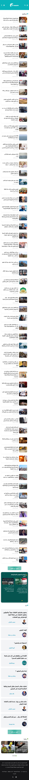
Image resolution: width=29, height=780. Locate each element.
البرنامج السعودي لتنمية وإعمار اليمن (18, 575)
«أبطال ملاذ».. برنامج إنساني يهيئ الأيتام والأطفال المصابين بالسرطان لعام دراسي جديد (10, 72)
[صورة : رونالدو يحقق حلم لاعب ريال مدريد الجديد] (7, 747)
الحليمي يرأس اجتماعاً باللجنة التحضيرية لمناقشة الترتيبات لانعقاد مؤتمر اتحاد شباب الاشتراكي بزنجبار (10, 522)
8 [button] (14, 600)
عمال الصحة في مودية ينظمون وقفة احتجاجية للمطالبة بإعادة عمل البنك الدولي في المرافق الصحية (10, 82)
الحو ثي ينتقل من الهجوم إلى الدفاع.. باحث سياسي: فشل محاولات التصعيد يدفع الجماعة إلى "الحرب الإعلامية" (10, 354)
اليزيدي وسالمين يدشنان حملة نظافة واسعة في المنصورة (11, 190)
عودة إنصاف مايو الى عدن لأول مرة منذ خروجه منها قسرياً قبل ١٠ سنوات (10, 163)
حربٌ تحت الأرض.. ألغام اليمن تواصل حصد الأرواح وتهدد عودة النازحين (11, 100)
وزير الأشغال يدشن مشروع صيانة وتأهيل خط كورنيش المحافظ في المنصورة (10, 308)
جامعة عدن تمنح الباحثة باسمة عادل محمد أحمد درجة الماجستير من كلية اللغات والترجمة (10, 549)
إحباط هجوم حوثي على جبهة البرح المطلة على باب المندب (10, 439)
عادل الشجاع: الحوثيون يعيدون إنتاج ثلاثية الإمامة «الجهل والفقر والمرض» (10, 384)
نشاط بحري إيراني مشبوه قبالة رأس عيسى (11, 155)
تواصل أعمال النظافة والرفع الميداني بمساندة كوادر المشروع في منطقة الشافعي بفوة (11, 448)
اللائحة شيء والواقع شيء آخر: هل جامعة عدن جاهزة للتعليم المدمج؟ (15, 656)
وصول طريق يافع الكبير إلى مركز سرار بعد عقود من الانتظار (10, 540)
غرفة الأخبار (12, 663)
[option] (21, 586)
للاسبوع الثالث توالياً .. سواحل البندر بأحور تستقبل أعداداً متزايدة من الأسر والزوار (10, 28)
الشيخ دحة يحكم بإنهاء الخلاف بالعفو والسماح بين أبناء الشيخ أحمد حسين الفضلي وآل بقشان (11, 504)
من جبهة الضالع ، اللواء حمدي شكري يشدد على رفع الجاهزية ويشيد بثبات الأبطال (11, 326)
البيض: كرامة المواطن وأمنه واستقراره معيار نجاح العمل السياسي (10, 531)
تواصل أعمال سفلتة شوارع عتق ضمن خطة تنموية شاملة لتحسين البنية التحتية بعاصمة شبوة (10, 485)
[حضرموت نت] (14, 5)
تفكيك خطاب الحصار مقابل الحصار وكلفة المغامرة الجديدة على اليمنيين (15, 687)
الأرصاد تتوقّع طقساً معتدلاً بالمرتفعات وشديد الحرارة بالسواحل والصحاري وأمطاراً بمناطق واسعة (10, 216)
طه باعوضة (12, 724)
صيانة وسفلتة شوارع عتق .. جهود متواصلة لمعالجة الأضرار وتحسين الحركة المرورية (10, 299)
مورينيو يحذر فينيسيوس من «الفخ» (22, 750)
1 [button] (16, 755)
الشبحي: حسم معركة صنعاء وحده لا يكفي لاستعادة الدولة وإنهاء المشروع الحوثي (10, 198)
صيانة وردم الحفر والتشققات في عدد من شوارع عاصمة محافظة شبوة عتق (10, 109)
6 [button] (16, 600)
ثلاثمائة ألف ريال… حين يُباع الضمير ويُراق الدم (15, 717)
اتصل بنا (14, 773)
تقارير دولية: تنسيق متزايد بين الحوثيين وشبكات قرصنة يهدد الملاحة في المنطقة (10, 345)
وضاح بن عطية (11, 635)
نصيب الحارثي (11, 622)
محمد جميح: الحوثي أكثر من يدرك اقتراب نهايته (10, 558)
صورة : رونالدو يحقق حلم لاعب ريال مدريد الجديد (8, 750)
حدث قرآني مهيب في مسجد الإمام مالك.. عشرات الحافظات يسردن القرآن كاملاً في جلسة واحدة (10, 289)
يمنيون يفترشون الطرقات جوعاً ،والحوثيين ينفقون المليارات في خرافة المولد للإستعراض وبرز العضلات (15, 614)
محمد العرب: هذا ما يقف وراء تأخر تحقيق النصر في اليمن (10, 263)
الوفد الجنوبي (23, 630)
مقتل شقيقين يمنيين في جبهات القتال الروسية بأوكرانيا (10, 271)
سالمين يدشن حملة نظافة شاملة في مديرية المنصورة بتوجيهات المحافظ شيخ (10, 36)
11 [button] (11, 600)
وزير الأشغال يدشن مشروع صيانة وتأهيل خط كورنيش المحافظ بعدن (10, 63)
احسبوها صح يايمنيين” (20, 642)
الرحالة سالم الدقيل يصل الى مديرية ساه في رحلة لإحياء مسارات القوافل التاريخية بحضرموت (10, 401)
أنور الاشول (12, 648)
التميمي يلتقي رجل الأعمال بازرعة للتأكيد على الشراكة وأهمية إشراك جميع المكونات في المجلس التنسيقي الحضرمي (10, 145)
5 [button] (17, 600)
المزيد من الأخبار (14, 568)
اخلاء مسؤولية (10, 771)
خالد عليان (11, 693)
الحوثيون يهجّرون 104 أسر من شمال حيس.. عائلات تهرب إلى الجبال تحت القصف (11, 127)
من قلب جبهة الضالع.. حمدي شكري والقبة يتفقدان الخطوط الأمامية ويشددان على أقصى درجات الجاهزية (10, 253)
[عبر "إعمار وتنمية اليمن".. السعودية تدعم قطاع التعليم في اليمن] (8, 581)
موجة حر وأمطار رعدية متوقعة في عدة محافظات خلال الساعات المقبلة (10, 458)
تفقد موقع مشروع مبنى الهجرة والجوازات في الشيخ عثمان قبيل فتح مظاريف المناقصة (11, 118)
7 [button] (15, 600)
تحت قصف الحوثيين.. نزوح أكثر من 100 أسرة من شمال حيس (10, 91)
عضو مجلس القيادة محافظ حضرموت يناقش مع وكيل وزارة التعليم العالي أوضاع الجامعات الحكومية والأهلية (10, 54)
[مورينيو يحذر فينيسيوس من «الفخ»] (21, 747)
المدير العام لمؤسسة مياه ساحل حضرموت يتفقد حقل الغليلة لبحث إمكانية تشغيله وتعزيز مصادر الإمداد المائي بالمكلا (11, 429)
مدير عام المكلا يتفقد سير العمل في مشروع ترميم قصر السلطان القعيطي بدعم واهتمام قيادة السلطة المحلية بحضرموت (11, 373)
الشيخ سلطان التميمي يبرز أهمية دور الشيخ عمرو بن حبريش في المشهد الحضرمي (11, 494)
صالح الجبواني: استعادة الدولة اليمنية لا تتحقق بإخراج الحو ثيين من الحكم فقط (10, 19)
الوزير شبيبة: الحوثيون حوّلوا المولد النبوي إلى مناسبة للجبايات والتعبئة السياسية (10, 207)
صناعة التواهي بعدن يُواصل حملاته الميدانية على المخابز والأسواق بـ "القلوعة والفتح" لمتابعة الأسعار (10, 335)
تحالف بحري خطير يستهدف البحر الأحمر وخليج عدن (10, 181)
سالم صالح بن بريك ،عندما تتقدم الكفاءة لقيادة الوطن (15, 702)
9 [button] (13, 600)
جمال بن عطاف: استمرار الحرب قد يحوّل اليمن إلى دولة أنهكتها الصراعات (10, 45)
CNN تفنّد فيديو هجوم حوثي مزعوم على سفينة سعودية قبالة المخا (10, 136)
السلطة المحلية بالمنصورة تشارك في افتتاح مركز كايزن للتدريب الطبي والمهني (10, 280)
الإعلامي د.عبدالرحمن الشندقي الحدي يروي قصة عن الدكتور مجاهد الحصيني (10, 419)
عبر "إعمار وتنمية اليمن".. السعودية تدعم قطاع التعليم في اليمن (8, 589)
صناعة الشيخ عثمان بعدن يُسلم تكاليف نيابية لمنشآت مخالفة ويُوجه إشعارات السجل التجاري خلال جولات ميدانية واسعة (10, 244)
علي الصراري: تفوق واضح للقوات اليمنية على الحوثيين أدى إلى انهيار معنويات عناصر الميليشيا (10, 234)
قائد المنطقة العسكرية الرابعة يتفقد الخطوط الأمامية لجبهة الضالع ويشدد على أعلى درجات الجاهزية (10, 467)
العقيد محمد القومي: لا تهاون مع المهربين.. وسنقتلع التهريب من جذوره (10, 476)
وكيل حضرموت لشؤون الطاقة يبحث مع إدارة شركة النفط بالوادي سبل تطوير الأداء (10, 411)
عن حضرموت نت (24, 771)
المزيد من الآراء (14, 732)
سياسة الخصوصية (17, 771)
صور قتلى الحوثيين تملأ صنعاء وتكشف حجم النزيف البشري (10, 172)
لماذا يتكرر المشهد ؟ (21, 671)
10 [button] (12, 600)
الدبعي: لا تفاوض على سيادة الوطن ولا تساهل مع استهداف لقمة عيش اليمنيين (10, 513)
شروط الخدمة (4, 771)
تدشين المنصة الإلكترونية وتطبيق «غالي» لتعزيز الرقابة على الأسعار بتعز (10, 392)
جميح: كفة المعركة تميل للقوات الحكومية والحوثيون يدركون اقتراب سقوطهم (10, 225)
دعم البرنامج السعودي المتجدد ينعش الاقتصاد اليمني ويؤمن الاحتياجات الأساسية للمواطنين (22, 590)
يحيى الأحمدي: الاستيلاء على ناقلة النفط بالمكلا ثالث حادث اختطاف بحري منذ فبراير (10, 363)
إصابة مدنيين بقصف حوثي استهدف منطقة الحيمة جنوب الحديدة (11, 317)
